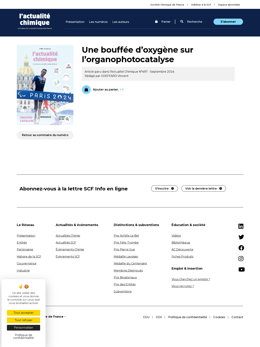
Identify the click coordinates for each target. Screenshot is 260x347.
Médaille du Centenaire (130, 263)
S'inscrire (162, 188)
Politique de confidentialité (187, 317)
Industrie (23, 270)
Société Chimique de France (167, 4)
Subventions (123, 291)
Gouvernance (26, 263)
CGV (159, 317)
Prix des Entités (124, 284)
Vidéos (176, 235)
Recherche (194, 21)
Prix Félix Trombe (126, 242)
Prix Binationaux (125, 277)
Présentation (75, 22)
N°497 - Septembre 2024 (156, 71)
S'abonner (228, 21)
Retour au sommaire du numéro (45, 135)
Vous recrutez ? (183, 286)
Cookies (219, 317)
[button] (191, 22)
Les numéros (98, 22)
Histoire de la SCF (29, 256)
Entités (22, 242)
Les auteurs (120, 22)
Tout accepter (23, 312)
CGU (146, 317)
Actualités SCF (66, 242)
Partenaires (25, 249)
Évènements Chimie (70, 249)
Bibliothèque (181, 242)
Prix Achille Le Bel (126, 235)
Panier (166, 21)
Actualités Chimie (68, 235)
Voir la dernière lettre (201, 188)
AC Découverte (182, 249)
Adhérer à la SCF (201, 4)
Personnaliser (23, 327)
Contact (237, 317)
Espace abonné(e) (229, 4)
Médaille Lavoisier (126, 256)
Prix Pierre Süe (124, 249)
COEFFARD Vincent (115, 76)
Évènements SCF (68, 256)
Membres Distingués (128, 270)
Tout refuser (24, 320)
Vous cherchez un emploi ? (191, 279)
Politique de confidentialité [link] (23, 336)
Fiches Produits (182, 256)
